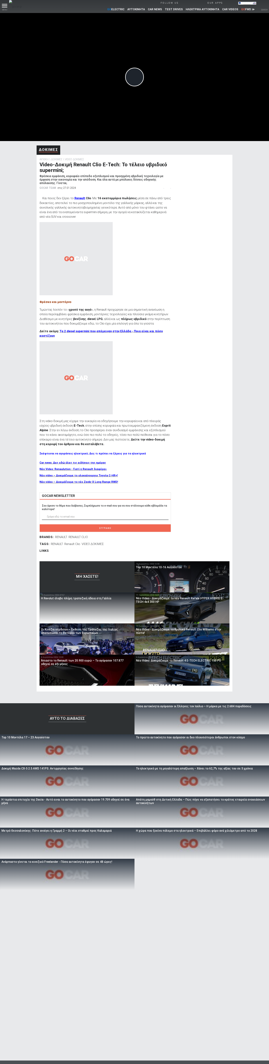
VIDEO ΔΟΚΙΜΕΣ (74, 159)
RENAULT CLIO (78, 537)
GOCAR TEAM (48, 187)
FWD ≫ (248, 9)
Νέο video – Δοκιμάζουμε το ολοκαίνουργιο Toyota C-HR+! (79, 475)
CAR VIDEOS (230, 9)
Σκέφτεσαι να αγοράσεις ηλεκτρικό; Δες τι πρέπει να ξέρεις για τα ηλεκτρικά (93, 453)
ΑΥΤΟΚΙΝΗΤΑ (136, 9)
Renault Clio (72, 544)
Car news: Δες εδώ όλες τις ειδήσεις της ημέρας (73, 462)
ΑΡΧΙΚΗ (44, 159)
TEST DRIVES (174, 9)
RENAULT (61, 537)
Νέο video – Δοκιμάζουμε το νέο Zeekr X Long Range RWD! (79, 482)
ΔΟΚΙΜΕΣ (48, 149)
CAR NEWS (155, 9)
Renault (79, 198)
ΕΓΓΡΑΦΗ (105, 528)
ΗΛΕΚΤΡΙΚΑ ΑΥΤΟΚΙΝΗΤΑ (202, 9)
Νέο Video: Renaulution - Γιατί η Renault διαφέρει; (73, 469)
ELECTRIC (115, 9)
